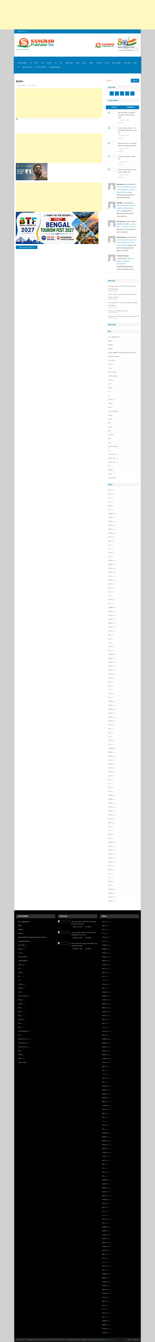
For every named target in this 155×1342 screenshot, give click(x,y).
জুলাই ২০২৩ (111, 635)
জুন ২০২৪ (110, 592)
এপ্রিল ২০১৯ (111, 834)
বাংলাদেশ (49, 63)
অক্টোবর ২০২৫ (111, 529)
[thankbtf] (57, 228)
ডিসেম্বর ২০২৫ (112, 521)
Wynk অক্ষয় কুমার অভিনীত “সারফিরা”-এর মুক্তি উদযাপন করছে (28, 247)
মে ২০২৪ (110, 596)
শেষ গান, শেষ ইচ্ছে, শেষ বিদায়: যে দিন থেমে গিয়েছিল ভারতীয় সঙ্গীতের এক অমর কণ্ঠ (127, 130)
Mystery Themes (110, 1339)
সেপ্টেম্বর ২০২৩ (112, 627)
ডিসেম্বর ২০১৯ (112, 803)
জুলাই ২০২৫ (111, 541)
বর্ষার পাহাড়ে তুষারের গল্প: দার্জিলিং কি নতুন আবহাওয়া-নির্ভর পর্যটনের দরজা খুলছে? (126, 115)
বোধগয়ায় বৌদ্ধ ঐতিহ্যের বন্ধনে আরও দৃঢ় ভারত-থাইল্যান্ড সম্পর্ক (127, 171)
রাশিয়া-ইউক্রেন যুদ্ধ (113, 446)
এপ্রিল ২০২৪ (111, 599)
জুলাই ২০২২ (111, 682)
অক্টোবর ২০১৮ (111, 858)
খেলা (61, 63)
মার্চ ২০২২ (110, 697)
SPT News (31, 85)
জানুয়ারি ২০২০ (111, 799)
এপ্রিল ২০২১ (111, 740)
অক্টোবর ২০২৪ (111, 576)
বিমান (109, 431)
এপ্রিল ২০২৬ (111, 506)
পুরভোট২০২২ (111, 399)
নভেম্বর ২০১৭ (111, 901)
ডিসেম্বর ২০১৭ (112, 897)
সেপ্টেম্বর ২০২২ (112, 674)
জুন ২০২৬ (110, 498)
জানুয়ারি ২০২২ (111, 705)
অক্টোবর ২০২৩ (111, 623)
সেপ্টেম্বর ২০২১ (112, 721)
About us (136, 1339)
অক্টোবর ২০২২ (111, 670)
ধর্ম (18, 67)
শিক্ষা (109, 466)
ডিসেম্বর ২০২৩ (112, 615)
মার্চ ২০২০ (110, 791)
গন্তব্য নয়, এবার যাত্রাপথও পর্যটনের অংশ (126, 158)
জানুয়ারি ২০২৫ (111, 564)
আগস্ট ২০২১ (111, 725)
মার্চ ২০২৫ (110, 556)
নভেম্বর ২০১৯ (111, 807)
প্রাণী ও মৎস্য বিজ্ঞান (27, 67)
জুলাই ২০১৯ (111, 823)
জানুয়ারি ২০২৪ (111, 611)
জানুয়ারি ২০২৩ (111, 658)
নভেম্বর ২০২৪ (111, 572)
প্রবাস (135, 63)
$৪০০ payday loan (114, 337)
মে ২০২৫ (110, 549)
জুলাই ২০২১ (111, 729)
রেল (55, 63)
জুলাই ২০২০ (111, 776)
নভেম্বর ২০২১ (111, 713)
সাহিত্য (110, 474)
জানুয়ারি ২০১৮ (111, 893)
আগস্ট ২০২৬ (111, 490)
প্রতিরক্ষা (110, 403)
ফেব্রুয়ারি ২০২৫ (112, 560)
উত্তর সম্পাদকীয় (116, 63)
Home (129, 1339)
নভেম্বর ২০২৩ (111, 619)
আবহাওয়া (99, 63)
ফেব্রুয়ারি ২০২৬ (112, 513)
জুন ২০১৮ (110, 873)
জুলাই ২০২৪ (111, 588)
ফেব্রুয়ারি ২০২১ (112, 748)
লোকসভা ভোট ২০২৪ (113, 462)
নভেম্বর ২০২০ (111, 760)
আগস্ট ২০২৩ (111, 631)
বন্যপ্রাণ (91, 63)
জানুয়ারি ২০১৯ (111, 846)
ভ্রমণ (84, 63)
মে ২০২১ (110, 736)
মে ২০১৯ (110, 830)
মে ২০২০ (110, 783)
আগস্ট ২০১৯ (111, 819)
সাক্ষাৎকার (110, 470)
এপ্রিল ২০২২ (111, 693)
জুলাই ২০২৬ (111, 494)
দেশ (31, 63)
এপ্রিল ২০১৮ (111, 881)
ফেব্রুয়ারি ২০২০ (112, 795)
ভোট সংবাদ (110, 435)
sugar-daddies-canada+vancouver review (122, 352)
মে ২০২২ (110, 689)
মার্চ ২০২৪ (110, 603)
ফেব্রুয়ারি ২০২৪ (112, 607)
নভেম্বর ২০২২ (111, 666)
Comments (130, 107)
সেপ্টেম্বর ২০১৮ (112, 862)
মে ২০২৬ (110, 502)
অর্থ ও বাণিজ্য (127, 63)
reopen (110, 345)
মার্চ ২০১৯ (110, 838)
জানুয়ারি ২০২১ (111, 752)
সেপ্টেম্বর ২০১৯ (112, 815)
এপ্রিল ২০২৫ (111, 552)
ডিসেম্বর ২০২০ (112, 756)
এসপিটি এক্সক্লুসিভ (22, 63)
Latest (114, 107)
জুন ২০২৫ (110, 545)
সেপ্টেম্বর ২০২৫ (112, 533)
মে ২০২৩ (110, 642)
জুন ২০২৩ (110, 639)
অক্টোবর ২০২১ (111, 717)
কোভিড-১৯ (111, 380)
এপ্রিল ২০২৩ (111, 646)
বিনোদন (78, 63)
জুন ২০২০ (110, 780)
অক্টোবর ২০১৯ (111, 811)
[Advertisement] (63, 14)
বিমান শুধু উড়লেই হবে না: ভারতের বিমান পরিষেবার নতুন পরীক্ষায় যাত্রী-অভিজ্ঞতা (127, 145)
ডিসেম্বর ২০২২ (112, 662)
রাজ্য (42, 63)
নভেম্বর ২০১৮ (111, 854)
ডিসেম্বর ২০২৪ (112, 568)
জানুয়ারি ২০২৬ (111, 517)
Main (109, 341)
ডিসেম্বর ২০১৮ (112, 850)
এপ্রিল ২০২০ (111, 787)
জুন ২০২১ (110, 733)
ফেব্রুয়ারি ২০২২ (112, 701)
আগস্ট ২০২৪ (111, 584)
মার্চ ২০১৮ (110, 885)
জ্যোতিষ (110, 388)
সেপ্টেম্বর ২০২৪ (112, 580)
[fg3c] (116, 43)
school (110, 349)
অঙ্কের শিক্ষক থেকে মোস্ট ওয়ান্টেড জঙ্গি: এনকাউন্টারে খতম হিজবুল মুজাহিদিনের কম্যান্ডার (126, 208)
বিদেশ (36, 63)
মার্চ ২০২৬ (110, 509)
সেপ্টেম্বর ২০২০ (112, 768)
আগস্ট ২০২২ (111, 678)
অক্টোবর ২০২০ (111, 764)
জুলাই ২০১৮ (111, 869)
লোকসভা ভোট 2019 (40, 67)
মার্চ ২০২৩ (110, 650)
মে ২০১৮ (110, 877)
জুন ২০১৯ (110, 826)
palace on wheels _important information (125, 261)
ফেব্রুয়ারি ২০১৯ (112, 842)
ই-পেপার (107, 63)
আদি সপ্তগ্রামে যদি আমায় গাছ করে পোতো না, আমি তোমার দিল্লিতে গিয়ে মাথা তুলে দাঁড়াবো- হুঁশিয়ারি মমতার (127, 189)
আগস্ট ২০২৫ (111, 537)
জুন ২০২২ (110, 686)
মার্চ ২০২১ (110, 744)
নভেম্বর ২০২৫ (111, 525)
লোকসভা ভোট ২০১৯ (113, 454)
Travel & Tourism (54, 67)
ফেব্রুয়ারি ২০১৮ (112, 889)
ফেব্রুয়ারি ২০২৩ (112, 654)
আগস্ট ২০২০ (111, 772)
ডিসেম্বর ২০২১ (112, 709)
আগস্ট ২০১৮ (111, 866)
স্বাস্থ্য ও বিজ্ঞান (69, 63)
